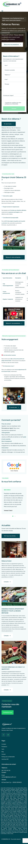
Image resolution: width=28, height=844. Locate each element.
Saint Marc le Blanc (18, 823)
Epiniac (11, 795)
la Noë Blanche (15, 832)
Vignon (22, 831)
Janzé (26, 799)
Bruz (21, 789)
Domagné (3, 795)
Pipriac (25, 812)
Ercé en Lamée (17, 795)
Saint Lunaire (24, 821)
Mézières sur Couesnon (22, 811)
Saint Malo (3, 823)
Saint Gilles (15, 820)
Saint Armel (3, 817)
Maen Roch (3, 807)
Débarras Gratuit (6, 561)
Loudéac (8, 806)
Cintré (25, 793)
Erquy (22, 795)
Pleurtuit (8, 814)
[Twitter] (8, 735)
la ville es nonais (10, 833)
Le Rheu (2, 804)
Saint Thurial (21, 825)
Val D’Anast (15, 829)
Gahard (7, 797)
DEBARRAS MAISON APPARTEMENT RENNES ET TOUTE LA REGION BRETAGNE (13, 611)
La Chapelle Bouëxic (16, 801)
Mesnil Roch (3, 808)
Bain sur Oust (14, 788)
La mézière (24, 802)
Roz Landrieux (15, 816)
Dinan (15, 794)
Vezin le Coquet (7, 831)
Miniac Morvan (10, 808)
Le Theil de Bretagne (17, 804)
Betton (25, 788)
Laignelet (3, 803)
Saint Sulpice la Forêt (14, 825)
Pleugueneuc (3, 814)
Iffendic (17, 799)
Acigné (2, 788)
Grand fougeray (20, 797)
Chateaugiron (19, 791)
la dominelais (3, 833)
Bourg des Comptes (5, 789)
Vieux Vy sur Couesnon (16, 831)
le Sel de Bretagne (8, 804)
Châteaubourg (9, 793)
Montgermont (20, 810)
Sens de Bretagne (12, 827)
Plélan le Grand (23, 814)
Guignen (7, 798)
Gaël (11, 797)
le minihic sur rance (23, 803)
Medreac (16, 807)
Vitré (26, 831)
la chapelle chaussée (22, 832)
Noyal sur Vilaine (17, 812)
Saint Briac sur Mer (20, 817)
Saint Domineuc (17, 819)
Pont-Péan (3, 815)
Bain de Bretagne (7, 788)
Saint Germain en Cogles (6, 820)
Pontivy (7, 815)
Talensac (5, 828)
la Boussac (3, 832)
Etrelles (25, 795)
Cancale (9, 790)
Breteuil (17, 789)
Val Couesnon (9, 829)
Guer (26, 797)
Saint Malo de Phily (10, 823)
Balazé (19, 788)
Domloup (7, 795)
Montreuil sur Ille (8, 811)
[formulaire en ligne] (7, 428)
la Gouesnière (8, 832)
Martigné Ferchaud (10, 807)
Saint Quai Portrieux (20, 824)
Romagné (6, 816)
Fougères (3, 797)
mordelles (14, 811)
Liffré (5, 806)
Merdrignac (24, 807)
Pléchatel (17, 814)
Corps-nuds (8, 794)
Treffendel (25, 828)
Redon (15, 815)
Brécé (6, 790)
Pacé (23, 812)
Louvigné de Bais (14, 806)
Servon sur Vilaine (20, 827)
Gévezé (2, 799)
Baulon (22, 788)
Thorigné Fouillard (12, 828)
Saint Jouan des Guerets (15, 821)
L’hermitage (3, 801)
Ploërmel (13, 814)
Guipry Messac (13, 798)
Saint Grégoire (21, 820)
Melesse (20, 807)
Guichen (2, 798)
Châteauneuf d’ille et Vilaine (18, 793)
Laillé (6, 803)
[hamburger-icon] (2, 11)
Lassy (17, 803)
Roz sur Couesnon (23, 816)
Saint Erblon (24, 819)
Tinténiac (19, 828)
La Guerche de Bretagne (16, 802)
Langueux (14, 803)
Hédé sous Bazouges (10, 799)
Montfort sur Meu (13, 810)
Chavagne (25, 791)
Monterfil (7, 810)
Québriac (12, 815)
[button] (12, 516)
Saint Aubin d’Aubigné (11, 817)
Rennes (19, 815)
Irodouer (22, 799)
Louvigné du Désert (23, 806)
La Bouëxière (9, 801)
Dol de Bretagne (23, 794)
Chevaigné (3, 793)
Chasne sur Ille (11, 791)
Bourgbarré (13, 789)
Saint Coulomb (11, 819)
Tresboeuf (3, 829)
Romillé (9, 816)
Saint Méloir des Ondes (10, 824)
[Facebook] (3, 735)
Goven (14, 797)
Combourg (3, 794)
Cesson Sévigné (15, 790)
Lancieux (9, 803)
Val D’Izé (21, 829)
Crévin (12, 794)
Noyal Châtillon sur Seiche (7, 812)
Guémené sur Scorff (22, 798)
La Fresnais (8, 802)
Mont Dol (17, 808)
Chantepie (21, 790)
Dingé (18, 794)
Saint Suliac (6, 825)
